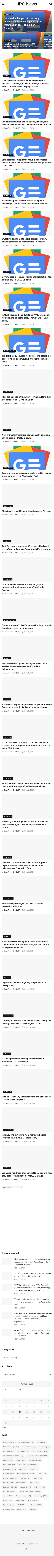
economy (9, 1451)
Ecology (8, 392)
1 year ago (20, 1268)
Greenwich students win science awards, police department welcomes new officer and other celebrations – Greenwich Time (24, 865)
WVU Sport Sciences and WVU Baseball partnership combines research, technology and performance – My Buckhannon (32, 1287)
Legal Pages (30, 1530)
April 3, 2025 (28, 207)
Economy (8, 154)
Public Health (10, 1487)
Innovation (9, 1464)
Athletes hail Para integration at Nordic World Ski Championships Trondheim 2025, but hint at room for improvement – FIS (25, 944)
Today (20, 1500)
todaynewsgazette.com (29, 1544)
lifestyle (8, 1473)
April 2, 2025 (28, 515)
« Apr (4, 1427)
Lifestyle (8, 14)
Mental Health (10, 1478)
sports (8, 1496)
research (25, 1487)
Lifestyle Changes (26, 1473)
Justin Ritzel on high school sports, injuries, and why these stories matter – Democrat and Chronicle (32, 1333)
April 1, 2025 (28, 831)
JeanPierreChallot (27, 1464)
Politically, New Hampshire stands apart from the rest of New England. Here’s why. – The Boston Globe (25, 824)
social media (9, 1491)
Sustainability (23, 1496)
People (7, 40)
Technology (10, 351)
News (37, 1478)
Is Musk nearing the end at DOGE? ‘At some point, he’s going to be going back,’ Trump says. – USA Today (26, 318)
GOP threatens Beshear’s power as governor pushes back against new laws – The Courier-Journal (23, 587)
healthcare (35, 1460)
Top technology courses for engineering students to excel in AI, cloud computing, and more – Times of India (27, 359)
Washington (34, 1505)
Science (7, 195)
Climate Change (11, 1447)
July (22, 1469)
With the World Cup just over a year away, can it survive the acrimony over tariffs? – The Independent (24, 666)
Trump (32, 1500)
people (8, 1482)
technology (40, 1496)
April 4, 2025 (28, 90)
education (23, 1451)
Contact (21, 1530)
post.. (34, 1482)
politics (21, 1482)
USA (21, 1505)
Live (42, 1473)
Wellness (8, 1509)
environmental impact (13, 1456)
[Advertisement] (27, 1220)
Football (8, 1460)
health (21, 1460)
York (33, 1509)
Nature (25, 1478)
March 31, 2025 (29, 1027)
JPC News (27, 4)
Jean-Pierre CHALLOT (12, 90)
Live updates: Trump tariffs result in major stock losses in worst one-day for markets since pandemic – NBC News (27, 163)
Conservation (29, 1447)
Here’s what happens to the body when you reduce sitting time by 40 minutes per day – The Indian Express (32, 1262)
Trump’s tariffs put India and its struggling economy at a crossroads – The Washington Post (32, 1302)
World (7, 75)
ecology (45, 1447)
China (41, 1442)
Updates (8, 1505)
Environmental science (37, 1456)
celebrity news (26, 1442)
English (8, 1187)
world (21, 1509)
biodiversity (9, 1442)
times (7, 1500)
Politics (8, 310)
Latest (34, 1469)
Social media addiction (30, 1491)
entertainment (40, 1451)
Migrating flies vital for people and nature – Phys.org (26, 511)
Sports (7, 116)
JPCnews (9, 1469)
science (39, 1487)
